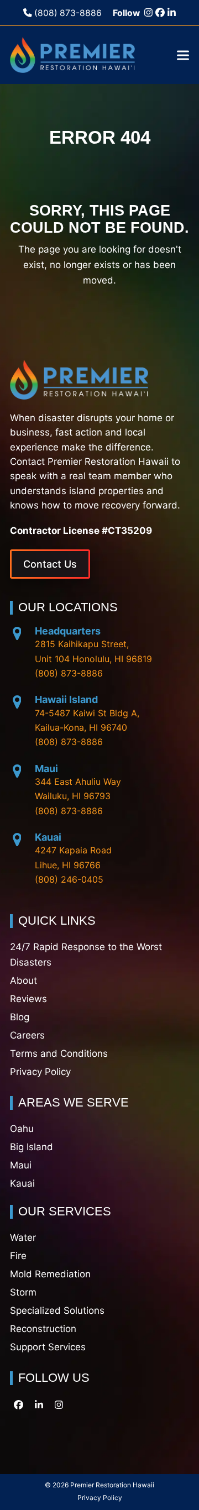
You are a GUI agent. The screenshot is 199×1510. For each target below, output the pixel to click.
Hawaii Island (66, 699)
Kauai (48, 837)
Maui (46, 768)
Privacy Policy (99, 1497)
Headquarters (68, 631)
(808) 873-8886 (67, 13)
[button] (183, 55)
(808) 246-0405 (69, 879)
